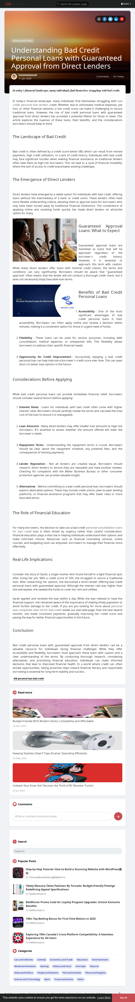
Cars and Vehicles (23, 959)
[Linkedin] (116, 19)
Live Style (81, 966)
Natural (94, 966)
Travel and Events (63, 979)
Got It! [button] (123, 997)
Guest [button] (126, 3)
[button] (72, 3)
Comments (102, 76)
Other (80, 979)
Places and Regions (95, 972)
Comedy (41, 959)
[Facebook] (104, 19)
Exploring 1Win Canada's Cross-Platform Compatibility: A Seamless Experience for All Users (69, 936)
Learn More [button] (104, 997)
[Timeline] (98, 19)
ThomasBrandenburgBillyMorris (47, 877)
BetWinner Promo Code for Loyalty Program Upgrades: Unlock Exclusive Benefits (73, 904)
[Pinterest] (121, 19)
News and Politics (23, 972)
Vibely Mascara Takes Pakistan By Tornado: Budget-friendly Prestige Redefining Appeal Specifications (70, 887)
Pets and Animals (72, 972)
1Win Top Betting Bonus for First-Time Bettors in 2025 (61, 918)
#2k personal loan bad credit (29, 678)
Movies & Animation (25, 966)
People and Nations (47, 972)
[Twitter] (110, 19)
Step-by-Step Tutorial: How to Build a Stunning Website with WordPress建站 (74, 871)
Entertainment (100, 959)
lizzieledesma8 (28, 75)
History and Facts (22, 40)
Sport (47, 979)
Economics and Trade (61, 959)
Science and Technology (27, 979)
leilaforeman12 (37, 893)
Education (82, 959)
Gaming (44, 966)
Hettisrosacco (36, 910)
